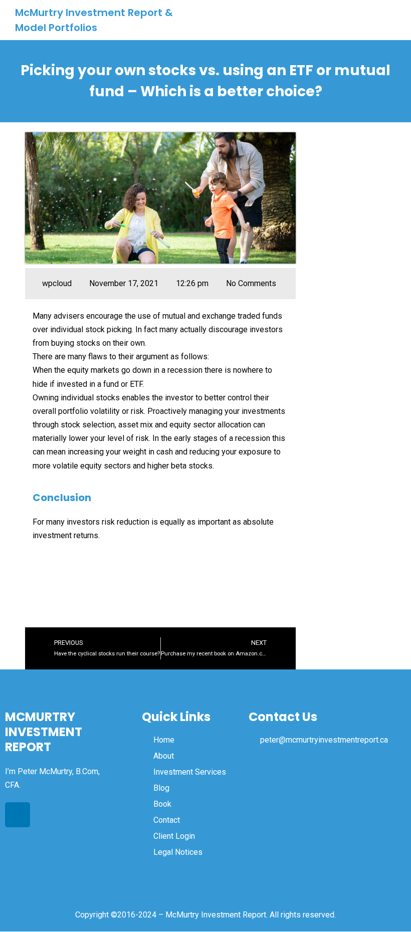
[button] (387, 20)
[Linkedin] (17, 814)
